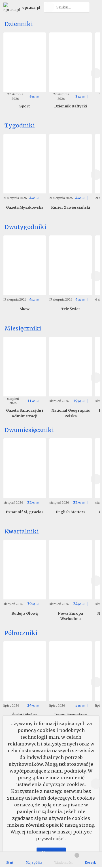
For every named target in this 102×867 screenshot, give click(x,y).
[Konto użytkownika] (95, 7)
